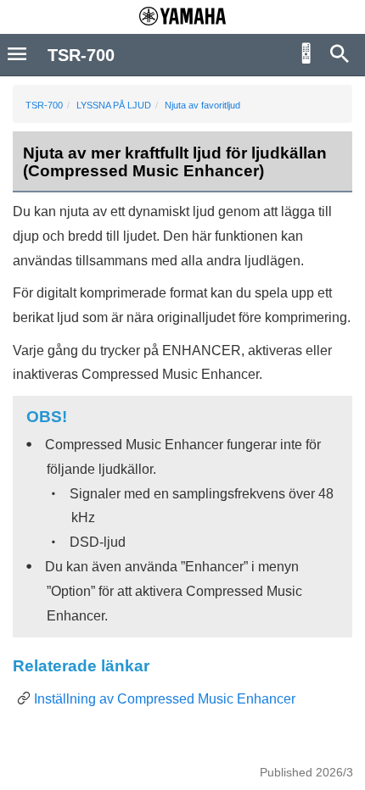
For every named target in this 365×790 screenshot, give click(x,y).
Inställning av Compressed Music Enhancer (164, 699)
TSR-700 (44, 105)
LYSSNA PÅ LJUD (113, 105)
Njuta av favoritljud (202, 105)
